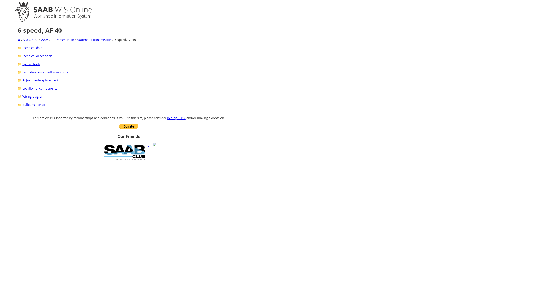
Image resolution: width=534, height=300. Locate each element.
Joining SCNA (176, 118)
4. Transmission (63, 40)
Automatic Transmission (94, 40)
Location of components (39, 88)
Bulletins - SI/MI (33, 104)
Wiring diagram (33, 96)
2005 (45, 40)
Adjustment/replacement (40, 80)
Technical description (37, 56)
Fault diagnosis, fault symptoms (45, 72)
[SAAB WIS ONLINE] (50, 21)
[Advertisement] (129, 192)
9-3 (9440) (30, 40)
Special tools (31, 64)
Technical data (32, 48)
